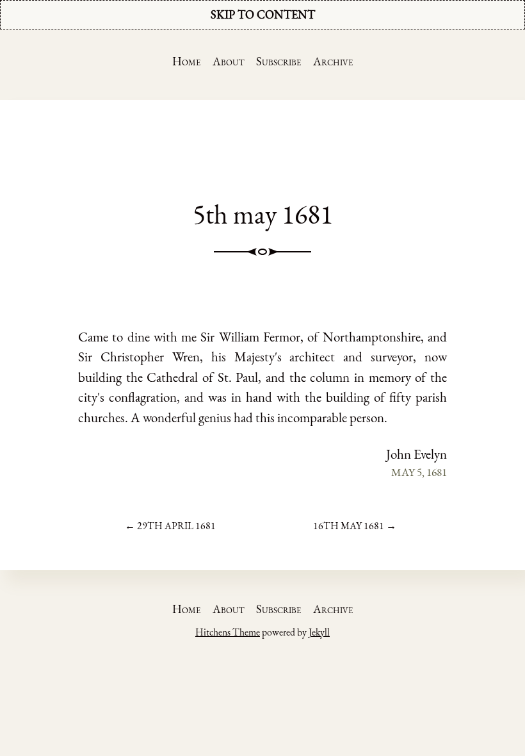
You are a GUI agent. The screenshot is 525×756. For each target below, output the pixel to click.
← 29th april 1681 (170, 525)
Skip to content (263, 14)
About (229, 61)
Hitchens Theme (227, 632)
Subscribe (278, 61)
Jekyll (319, 632)
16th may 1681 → (354, 525)
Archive (333, 61)
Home (186, 61)
